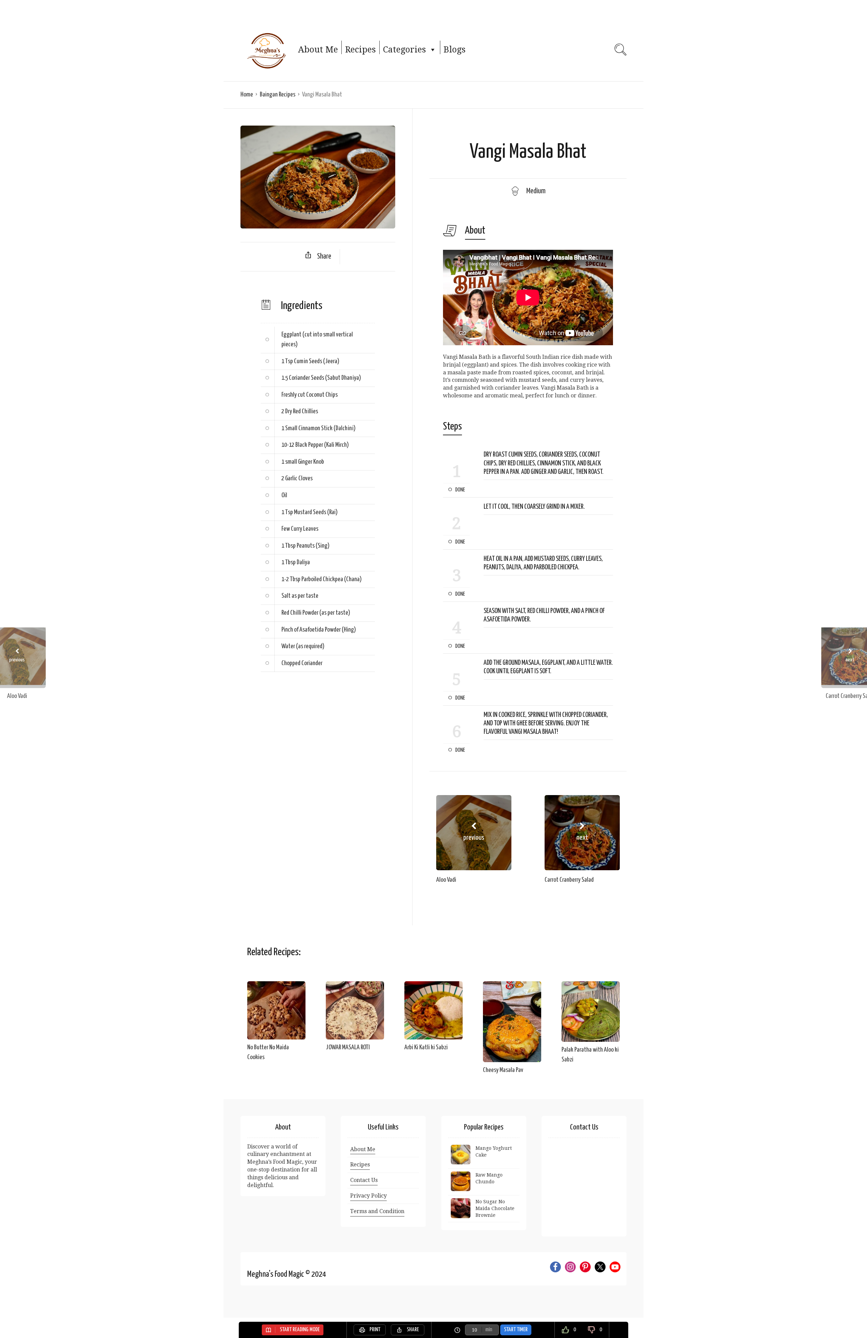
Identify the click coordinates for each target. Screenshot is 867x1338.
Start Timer (516, 1330)
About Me (318, 49)
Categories (404, 49)
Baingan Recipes (277, 94)
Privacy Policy (368, 1195)
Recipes (360, 49)
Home (246, 94)
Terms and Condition (377, 1211)
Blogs (455, 49)
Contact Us (364, 1180)
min (488, 1330)
